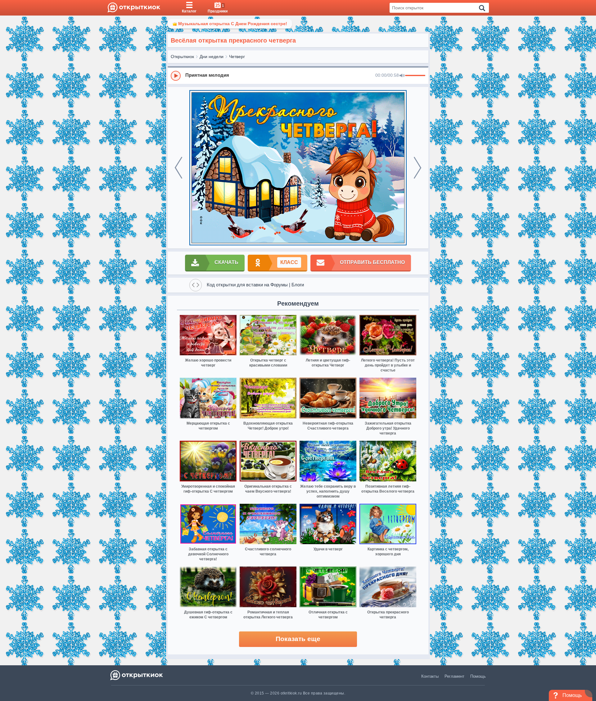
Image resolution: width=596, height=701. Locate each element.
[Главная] (134, 8)
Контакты (430, 676)
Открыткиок (182, 56)
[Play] (176, 76)
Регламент (454, 676)
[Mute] (402, 76)
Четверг (237, 56)
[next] (417, 167)
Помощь (478, 676)
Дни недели (212, 56)
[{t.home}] (137, 675)
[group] (298, 75)
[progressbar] (415, 76)
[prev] (178, 167)
